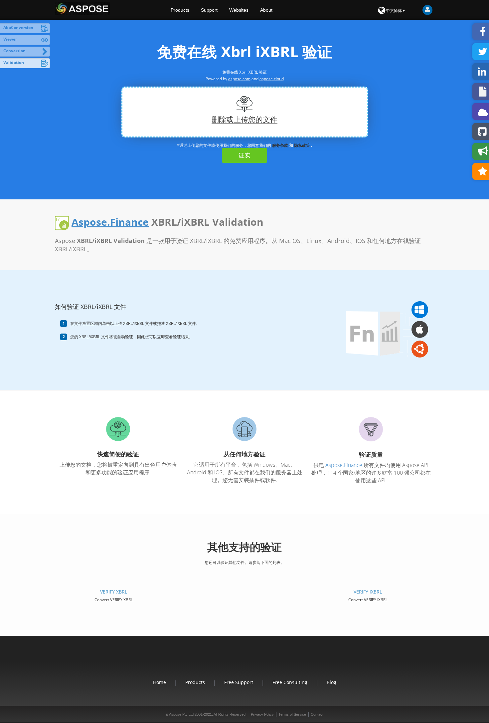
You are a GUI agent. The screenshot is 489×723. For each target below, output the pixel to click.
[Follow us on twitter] (244, 661)
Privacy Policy (262, 714)
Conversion (14, 51)
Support (209, 10)
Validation (13, 62)
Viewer (10, 39)
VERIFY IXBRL (368, 592)
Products (180, 10)
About (266, 10)
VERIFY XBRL (113, 592)
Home (159, 682)
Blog (331, 682)
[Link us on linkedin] (252, 661)
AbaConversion (18, 27)
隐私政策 (302, 145)
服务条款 (280, 145)
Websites (238, 10)
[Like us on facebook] (236, 661)
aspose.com (239, 79)
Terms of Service (292, 714)
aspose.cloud (271, 79)
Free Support (238, 682)
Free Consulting (289, 682)
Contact (317, 714)
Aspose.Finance (110, 222)
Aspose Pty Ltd (181, 714)
